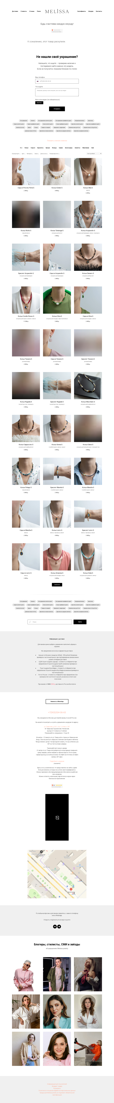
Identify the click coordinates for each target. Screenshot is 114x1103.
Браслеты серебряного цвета (92, 124)
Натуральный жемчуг (79, 120)
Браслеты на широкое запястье (81, 130)
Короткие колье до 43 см (74, 127)
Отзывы (31, 11)
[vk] (55, 926)
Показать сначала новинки (57, 141)
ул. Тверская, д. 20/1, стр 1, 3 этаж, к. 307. (57, 726)
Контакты (99, 11)
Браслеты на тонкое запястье (46, 130)
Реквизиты (57, 1088)
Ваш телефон (40, 77)
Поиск (39, 11)
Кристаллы (90, 120)
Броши (29, 127)
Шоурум (90, 11)
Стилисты (24, 11)
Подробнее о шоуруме (57, 761)
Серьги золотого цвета (19, 124)
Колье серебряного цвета (62, 124)
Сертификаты (81, 11)
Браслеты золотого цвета (77, 124)
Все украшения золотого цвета (45, 120)
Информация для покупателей (57, 1084)
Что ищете (39, 87)
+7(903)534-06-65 (57, 712)
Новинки (33, 120)
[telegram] (59, 926)
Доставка (15, 11)
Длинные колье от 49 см (30, 130)
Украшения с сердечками (59, 127)
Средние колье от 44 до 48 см (90, 127)
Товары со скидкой (45, 127)
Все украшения (23, 120)
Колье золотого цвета (48, 124)
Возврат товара (57, 1086)
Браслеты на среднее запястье (63, 130)
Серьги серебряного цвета (33, 124)
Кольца (36, 127)
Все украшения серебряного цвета (63, 120)
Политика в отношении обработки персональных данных (57, 1090)
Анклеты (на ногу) (20, 127)
